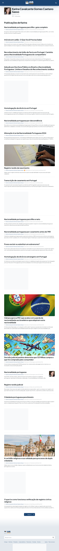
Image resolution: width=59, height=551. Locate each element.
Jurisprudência (22, 541)
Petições (15, 541)
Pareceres (28, 541)
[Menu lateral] (3, 2)
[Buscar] (53, 537)
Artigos (6, 541)
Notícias (10, 541)
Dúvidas (34, 541)
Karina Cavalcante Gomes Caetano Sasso (15, 29)
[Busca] (56, 3)
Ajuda (46, 541)
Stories (39, 541)
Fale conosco (51, 541)
